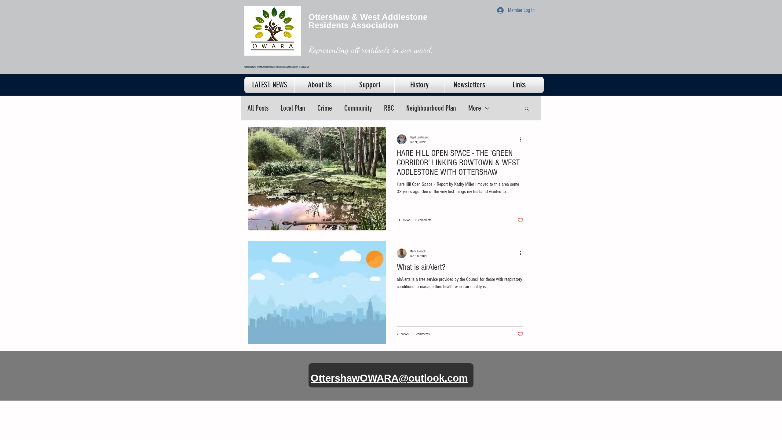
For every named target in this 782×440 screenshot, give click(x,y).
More (474, 108)
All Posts (258, 108)
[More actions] (522, 139)
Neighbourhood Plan (431, 108)
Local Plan (293, 108)
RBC (389, 108)
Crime (324, 108)
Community (358, 108)
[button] (527, 109)
